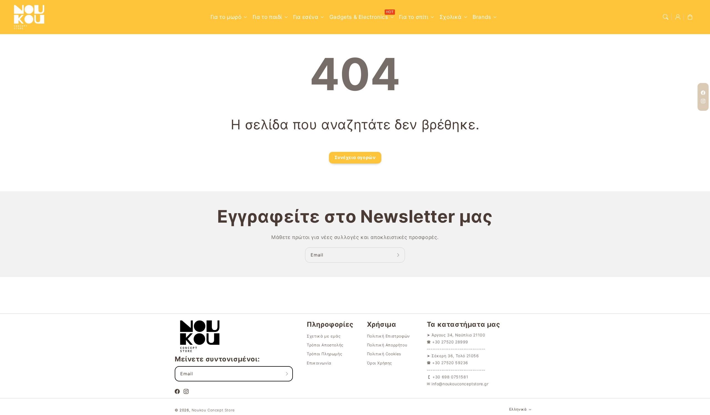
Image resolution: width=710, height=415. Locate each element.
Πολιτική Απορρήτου (387, 345)
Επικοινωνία (319, 363)
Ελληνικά (517, 409)
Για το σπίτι (413, 17)
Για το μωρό (226, 17)
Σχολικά (451, 17)
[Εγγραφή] (399, 254)
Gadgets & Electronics (358, 17)
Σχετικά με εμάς (324, 336)
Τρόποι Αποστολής (325, 345)
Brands (482, 17)
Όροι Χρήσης (379, 363)
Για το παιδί (267, 17)
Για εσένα (305, 17)
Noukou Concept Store (213, 410)
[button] (666, 17)
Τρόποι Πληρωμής (324, 353)
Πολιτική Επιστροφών (388, 336)
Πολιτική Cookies (384, 353)
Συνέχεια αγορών (355, 157)
